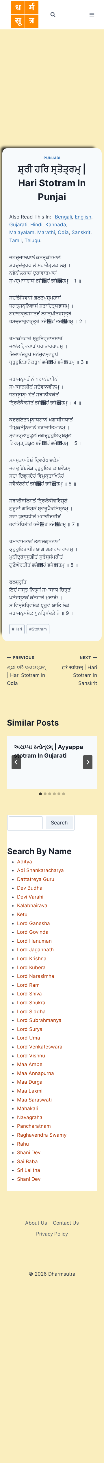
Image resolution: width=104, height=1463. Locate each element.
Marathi (46, 232)
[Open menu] (91, 14)
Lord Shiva (29, 994)
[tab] (40, 793)
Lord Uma (28, 1038)
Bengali (63, 217)
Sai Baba (27, 1161)
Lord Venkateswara (39, 1047)
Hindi (36, 224)
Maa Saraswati (34, 1100)
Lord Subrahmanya (39, 1020)
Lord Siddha (31, 1011)
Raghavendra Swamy (41, 1135)
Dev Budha (29, 888)
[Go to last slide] (16, 762)
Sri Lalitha (28, 1170)
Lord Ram (28, 985)
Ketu (22, 914)
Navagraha (29, 1117)
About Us (36, 1223)
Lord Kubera (31, 967)
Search (59, 823)
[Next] (87, 762)
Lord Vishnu (31, 1056)
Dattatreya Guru (35, 879)
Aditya (24, 862)
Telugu (32, 240)
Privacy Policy (52, 1234)
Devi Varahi (30, 897)
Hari (17, 629)
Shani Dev (28, 1152)
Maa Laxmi (29, 1091)
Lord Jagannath (35, 949)
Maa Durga (29, 1082)
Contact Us (66, 1223)
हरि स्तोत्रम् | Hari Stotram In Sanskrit (79, 670)
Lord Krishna (32, 958)
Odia (63, 232)
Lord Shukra (31, 1003)
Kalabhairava (32, 905)
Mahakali (27, 1108)
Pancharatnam (34, 1126)
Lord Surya (29, 1029)
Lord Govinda (33, 932)
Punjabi (52, 158)
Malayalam (21, 232)
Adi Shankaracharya (40, 870)
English (83, 217)
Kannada (55, 224)
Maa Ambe (29, 1064)
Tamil (15, 240)
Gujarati (18, 224)
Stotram (38, 629)
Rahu (23, 1144)
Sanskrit (81, 232)
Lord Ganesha (33, 923)
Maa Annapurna (35, 1073)
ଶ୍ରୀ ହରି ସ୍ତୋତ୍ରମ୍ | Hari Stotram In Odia (26, 670)
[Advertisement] (52, 84)
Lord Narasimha (35, 976)
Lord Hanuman (34, 941)
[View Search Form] (52, 14)
